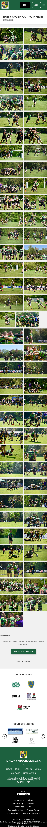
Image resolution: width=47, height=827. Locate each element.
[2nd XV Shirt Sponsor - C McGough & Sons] (32, 732)
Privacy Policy (33, 810)
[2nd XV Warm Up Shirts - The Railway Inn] (15, 740)
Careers (30, 803)
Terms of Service (15, 810)
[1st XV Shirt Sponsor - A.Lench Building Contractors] (15, 732)
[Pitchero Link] (23, 794)
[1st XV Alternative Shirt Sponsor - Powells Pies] (32, 740)
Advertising (18, 803)
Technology (19, 807)
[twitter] (24, 765)
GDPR (30, 807)
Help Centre (19, 800)
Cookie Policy (14, 813)
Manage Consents (31, 813)
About (31, 800)
